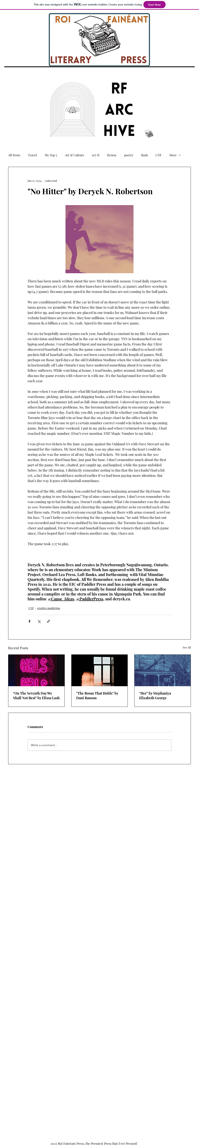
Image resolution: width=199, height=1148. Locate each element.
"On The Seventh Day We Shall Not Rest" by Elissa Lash (36, 695)
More (173, 155)
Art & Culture (74, 155)
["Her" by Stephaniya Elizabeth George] (162, 670)
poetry (128, 155)
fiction (111, 155)
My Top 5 (51, 155)
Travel (32, 155)
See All (187, 647)
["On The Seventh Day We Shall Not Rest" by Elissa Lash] (36, 670)
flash (144, 155)
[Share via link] (48, 621)
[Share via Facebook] (29, 621)
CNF (158, 155)
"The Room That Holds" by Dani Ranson (97, 695)
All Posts (14, 155)
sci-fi (95, 155)
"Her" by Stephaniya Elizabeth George (155, 695)
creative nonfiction (48, 608)
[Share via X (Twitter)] (39, 621)
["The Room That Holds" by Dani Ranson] (100, 670)
